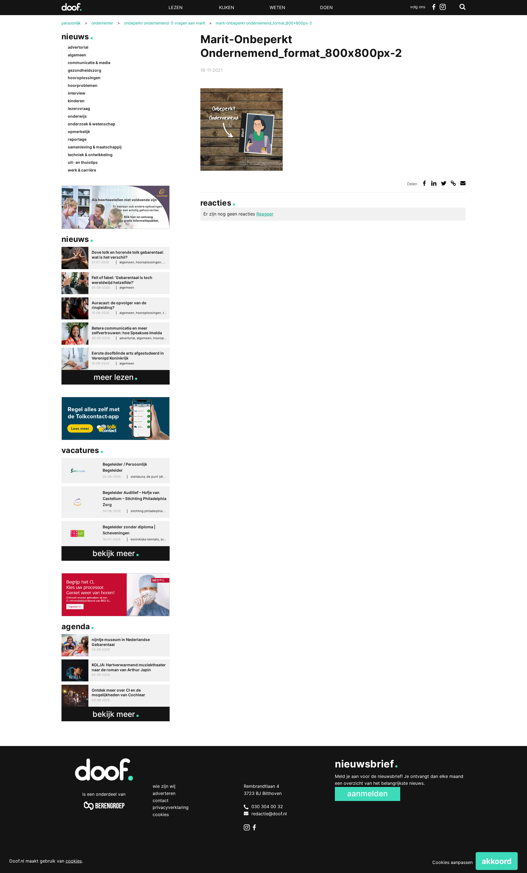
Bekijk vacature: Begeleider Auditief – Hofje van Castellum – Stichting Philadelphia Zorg (115, 502)
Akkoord (497, 861)
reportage (77, 139)
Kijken (226, 7)
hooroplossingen (84, 77)
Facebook (434, 7)
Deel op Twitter (443, 183)
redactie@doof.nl (269, 813)
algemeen (77, 55)
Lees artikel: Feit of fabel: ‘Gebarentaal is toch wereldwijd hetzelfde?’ (115, 283)
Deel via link (453, 183)
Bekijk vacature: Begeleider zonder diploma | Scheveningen (115, 533)
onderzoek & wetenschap (91, 123)
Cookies (161, 814)
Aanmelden (367, 793)
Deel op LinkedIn (433, 183)
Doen (326, 7)
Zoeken (462, 7)
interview (76, 93)
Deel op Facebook (424, 183)
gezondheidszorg (84, 70)
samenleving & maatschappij (95, 147)
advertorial (78, 47)
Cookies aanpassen (452, 862)
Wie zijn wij (164, 786)
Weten (277, 7)
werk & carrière (82, 170)
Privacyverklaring (171, 807)
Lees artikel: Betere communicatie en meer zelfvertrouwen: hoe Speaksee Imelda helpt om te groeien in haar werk (115, 333)
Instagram (442, 7)
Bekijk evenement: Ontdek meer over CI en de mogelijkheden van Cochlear (115, 696)
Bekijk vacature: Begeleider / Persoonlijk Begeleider (115, 470)
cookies (74, 861)
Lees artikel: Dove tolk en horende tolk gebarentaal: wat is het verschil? (115, 258)
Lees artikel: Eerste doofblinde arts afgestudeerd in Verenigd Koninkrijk (115, 359)
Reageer (264, 214)
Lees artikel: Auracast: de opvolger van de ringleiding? (115, 308)
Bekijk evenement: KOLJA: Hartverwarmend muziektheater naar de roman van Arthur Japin (115, 670)
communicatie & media (89, 62)
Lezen (176, 7)
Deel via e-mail (463, 183)
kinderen (76, 100)
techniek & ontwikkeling (90, 154)
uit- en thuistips (83, 162)
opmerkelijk (79, 131)
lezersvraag (79, 108)
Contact (161, 800)
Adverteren (164, 793)
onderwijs (77, 116)
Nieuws (75, 36)
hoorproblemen (82, 85)
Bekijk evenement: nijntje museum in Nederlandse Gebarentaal (115, 645)
